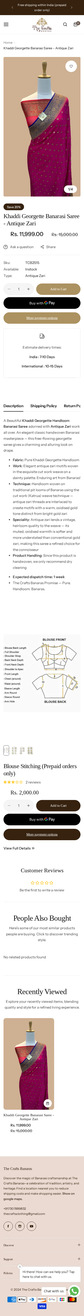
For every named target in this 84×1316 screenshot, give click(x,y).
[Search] (65, 24)
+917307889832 (15, 1208)
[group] (42, 127)
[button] (12, 7)
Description (13, 405)
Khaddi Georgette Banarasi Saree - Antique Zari (29, 1117)
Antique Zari (35, 275)
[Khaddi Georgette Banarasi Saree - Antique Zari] (29, 1064)
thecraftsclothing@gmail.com (24, 1214)
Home (8, 42)
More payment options (42, 318)
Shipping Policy (43, 405)
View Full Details (17, 848)
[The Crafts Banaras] (42, 24)
